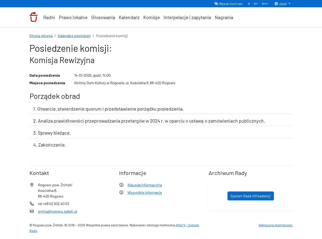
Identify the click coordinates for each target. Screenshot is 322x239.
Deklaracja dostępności (276, 225)
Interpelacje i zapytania (187, 17)
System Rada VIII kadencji (251, 196)
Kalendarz (129, 17)
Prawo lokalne (73, 17)
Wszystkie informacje (145, 192)
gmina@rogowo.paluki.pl (57, 211)
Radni (49, 17)
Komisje (151, 17)
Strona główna (41, 35)
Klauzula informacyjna (145, 185)
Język (283, 4)
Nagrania (224, 17)
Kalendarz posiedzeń (74, 35)
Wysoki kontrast (231, 4)
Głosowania (103, 17)
